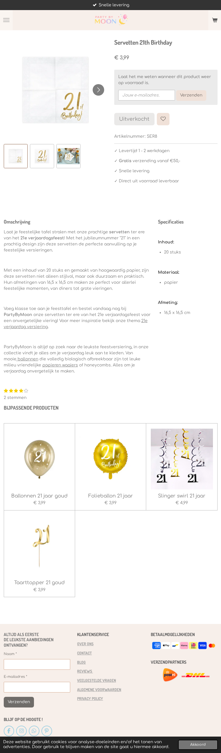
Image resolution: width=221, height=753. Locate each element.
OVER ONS (85, 643)
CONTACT (84, 652)
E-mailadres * (15, 677)
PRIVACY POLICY (90, 698)
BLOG (81, 662)
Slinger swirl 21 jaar (181, 496)
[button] (16, 156)
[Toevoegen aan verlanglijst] (163, 119)
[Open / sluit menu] (6, 20)
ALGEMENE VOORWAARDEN (99, 689)
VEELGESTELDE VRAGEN (96, 680)
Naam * (10, 654)
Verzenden (191, 95)
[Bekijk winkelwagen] (214, 20)
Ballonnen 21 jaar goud (39, 496)
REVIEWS (85, 671)
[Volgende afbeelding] (98, 90)
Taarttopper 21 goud (39, 582)
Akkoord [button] (198, 745)
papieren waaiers (60, 365)
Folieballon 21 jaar (110, 496)
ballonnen (28, 359)
